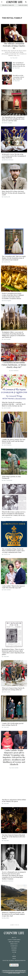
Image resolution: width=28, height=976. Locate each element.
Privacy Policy (14, 943)
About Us (14, 937)
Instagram (14, 948)
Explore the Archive (23, 5)
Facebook (14, 950)
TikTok (14, 958)
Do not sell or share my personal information (14, 960)
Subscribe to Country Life (8, 5)
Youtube (14, 952)
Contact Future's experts (14, 939)
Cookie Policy (14, 946)
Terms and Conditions (14, 941)
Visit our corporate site (20, 970)
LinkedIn (14, 956)
